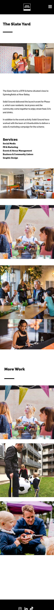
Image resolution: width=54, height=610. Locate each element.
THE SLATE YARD (27, 409)
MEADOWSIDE (27, 525)
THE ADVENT (27, 467)
